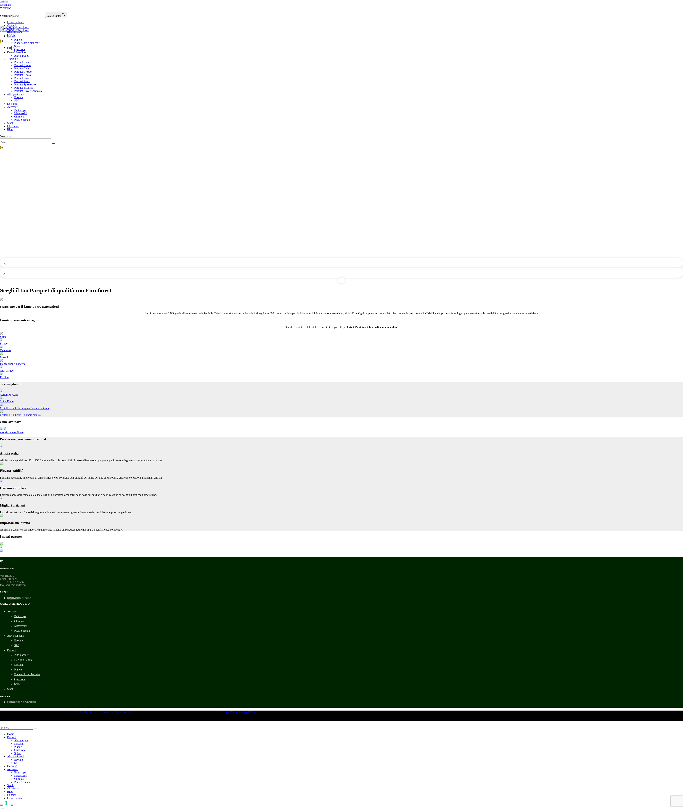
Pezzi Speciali (22, 119)
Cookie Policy (247, 712)
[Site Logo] (14, 27)
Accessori (12, 106)
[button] (5, 136)
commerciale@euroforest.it (117, 712)
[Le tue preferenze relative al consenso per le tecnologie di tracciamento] (6, 802)
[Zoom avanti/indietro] (12, 805)
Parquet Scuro (22, 81)
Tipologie (12, 58)
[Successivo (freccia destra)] (5, 808)
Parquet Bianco (22, 62)
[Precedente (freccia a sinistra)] (1, 808)
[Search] (53, 143)
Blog (10, 129)
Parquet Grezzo (23, 71)
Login (10, 48)
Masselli (18, 52)
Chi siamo (12, 788)
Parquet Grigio (22, 74)
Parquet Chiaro (22, 68)
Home (10, 733)
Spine (17, 46)
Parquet (11, 36)
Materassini (20, 113)
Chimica (19, 116)
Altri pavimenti (15, 94)
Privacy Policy (229, 712)
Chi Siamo (13, 126)
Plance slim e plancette (27, 42)
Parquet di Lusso (23, 87)
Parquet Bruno (22, 65)
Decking (12, 103)
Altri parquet (21, 55)
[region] (341, 217)
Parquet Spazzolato (25, 84)
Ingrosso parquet (19, 598)
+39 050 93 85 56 (82, 712)
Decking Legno (23, 659)
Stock (10, 122)
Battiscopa (20, 110)
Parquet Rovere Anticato (28, 90)
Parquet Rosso (22, 78)
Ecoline (18, 97)
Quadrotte (19, 49)
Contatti (11, 25)
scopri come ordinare (11, 432)
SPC (16, 100)
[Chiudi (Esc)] (1, 805)
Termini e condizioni (21, 702)
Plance (18, 39)
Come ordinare (15, 22)
